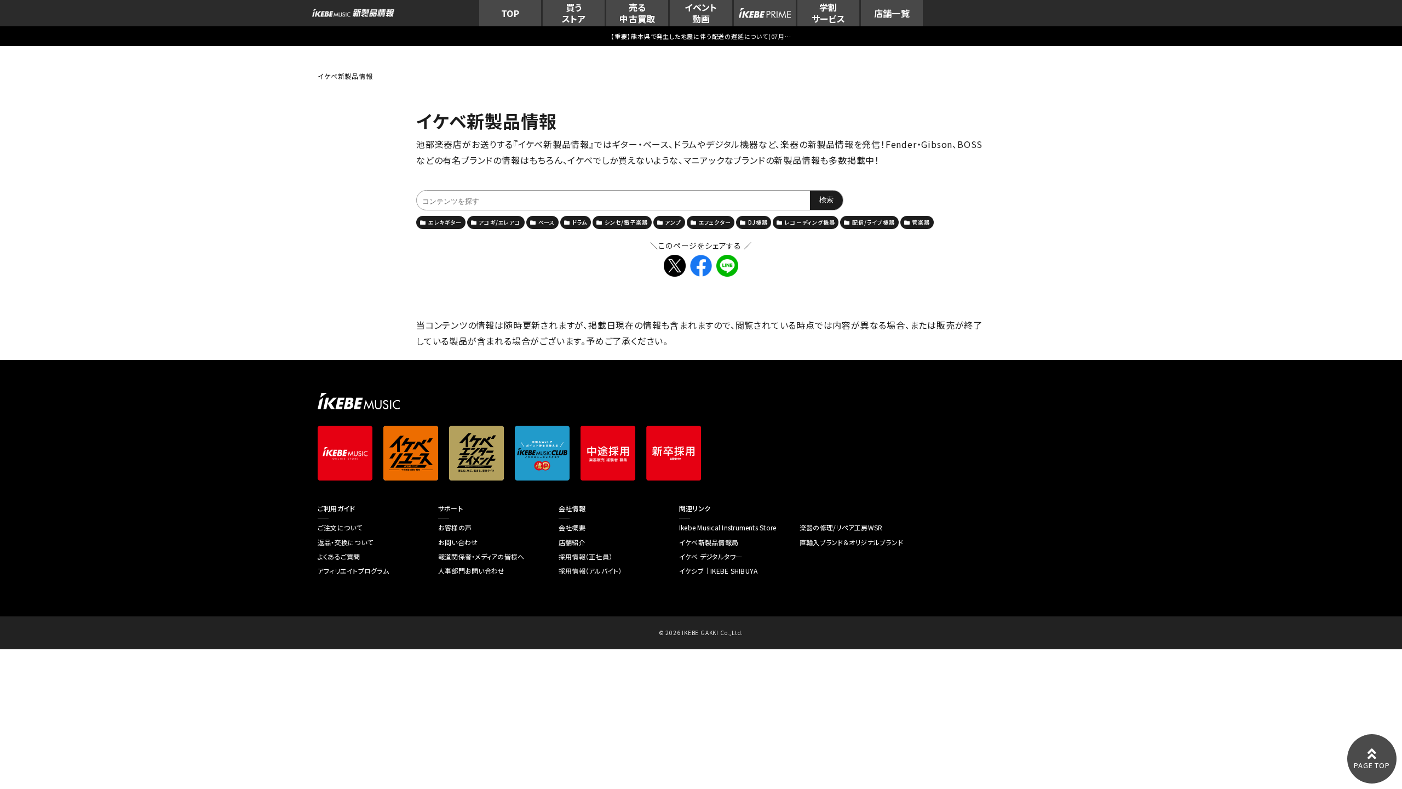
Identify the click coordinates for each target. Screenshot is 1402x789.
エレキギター (445, 222)
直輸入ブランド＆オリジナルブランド (851, 542)
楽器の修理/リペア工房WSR (841, 527)
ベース (546, 222)
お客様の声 (455, 527)
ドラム (579, 222)
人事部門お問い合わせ (471, 571)
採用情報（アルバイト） (590, 571)
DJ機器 (757, 222)
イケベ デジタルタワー (711, 557)
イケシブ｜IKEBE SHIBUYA (718, 571)
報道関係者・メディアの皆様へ (481, 557)
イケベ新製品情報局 (708, 542)
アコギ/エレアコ (499, 222)
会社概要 (572, 527)
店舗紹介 (572, 542)
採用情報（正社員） (585, 557)
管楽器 (920, 222)
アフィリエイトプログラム (353, 571)
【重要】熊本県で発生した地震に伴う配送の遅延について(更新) (701, 36)
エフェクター (715, 222)
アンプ (673, 222)
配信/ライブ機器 (873, 222)
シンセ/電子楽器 (626, 222)
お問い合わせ (458, 542)
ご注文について (340, 527)
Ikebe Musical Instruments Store (727, 527)
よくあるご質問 (339, 557)
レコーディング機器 (810, 222)
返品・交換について (345, 542)
